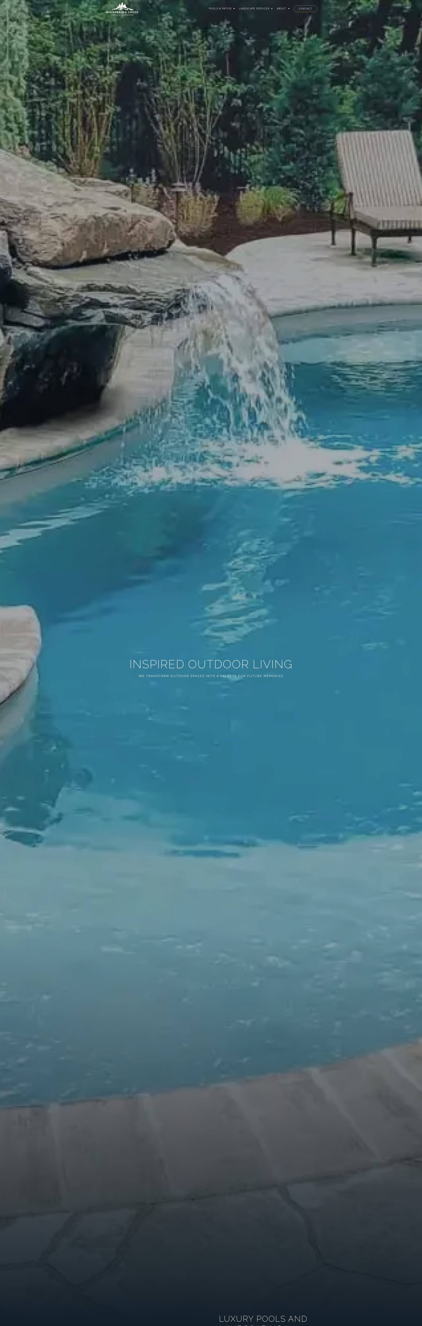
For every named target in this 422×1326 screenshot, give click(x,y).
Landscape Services (254, 8)
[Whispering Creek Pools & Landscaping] (122, 8)
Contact (305, 8)
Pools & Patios (220, 8)
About (281, 8)
